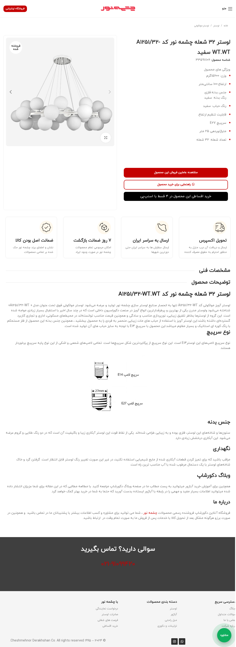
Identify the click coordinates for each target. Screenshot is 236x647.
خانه (226, 25)
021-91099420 (118, 564)
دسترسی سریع (225, 602)
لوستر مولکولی (201, 25)
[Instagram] (174, 641)
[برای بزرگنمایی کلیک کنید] (105, 138)
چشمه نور (150, 513)
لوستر (216, 25)
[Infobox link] (204, 237)
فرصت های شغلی (107, 620)
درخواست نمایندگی (107, 609)
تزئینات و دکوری (167, 626)
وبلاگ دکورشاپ (213, 475)
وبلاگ (232, 609)
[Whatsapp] (182, 641)
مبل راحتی (171, 620)
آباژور (174, 614)
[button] (109, 92)
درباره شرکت (229, 626)
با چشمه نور (109, 602)
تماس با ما (230, 620)
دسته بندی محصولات (162, 602)
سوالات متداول (227, 614)
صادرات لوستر (110, 614)
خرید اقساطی (110, 626)
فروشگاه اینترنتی (15, 8)
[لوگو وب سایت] (118, 8)
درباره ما (221, 502)
